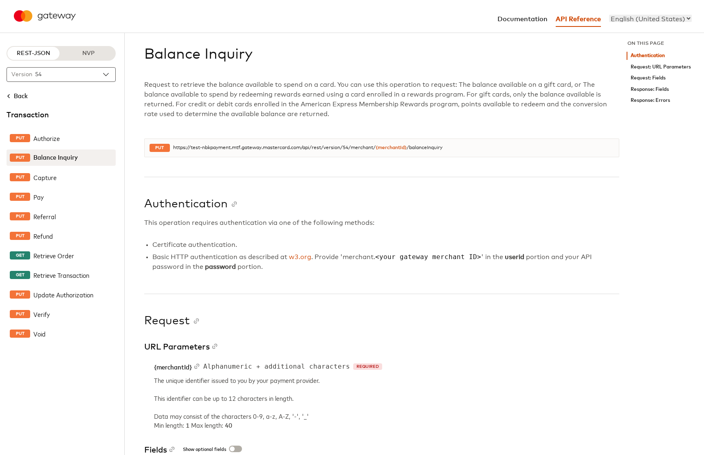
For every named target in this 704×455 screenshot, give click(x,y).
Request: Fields (648, 78)
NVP (88, 53)
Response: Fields (650, 89)
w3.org (300, 257)
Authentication (648, 55)
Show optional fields (204, 449)
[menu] (650, 18)
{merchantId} (391, 147)
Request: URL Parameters (661, 67)
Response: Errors (650, 100)
